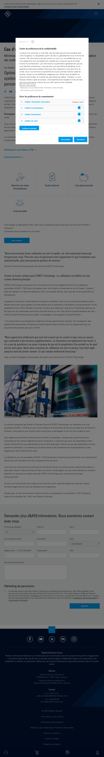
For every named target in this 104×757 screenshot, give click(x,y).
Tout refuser (81, 139)
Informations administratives (31, 90)
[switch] (80, 107)
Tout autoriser (65, 139)
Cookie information (27, 85)
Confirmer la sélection (29, 128)
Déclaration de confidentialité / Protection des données (41, 88)
